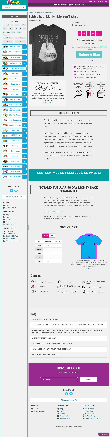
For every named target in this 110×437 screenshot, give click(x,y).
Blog (7, 215)
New (8, 41)
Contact (8, 219)
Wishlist (101, 1)
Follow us (13, 187)
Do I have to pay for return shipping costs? (52, 344)
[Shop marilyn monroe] (48, 91)
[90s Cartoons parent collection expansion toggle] (24, 120)
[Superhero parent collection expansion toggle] (24, 84)
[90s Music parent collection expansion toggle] (24, 161)
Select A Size (89, 55)
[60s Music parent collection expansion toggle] (24, 171)
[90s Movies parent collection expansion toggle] (24, 99)
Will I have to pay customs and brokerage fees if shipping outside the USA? (67, 325)
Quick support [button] (104, 435)
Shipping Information (13, 241)
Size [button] (12, 21)
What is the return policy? (44, 338)
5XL (16, 28)
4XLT (19, 32)
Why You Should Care (48, 103)
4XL (11, 28)
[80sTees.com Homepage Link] (13, 4)
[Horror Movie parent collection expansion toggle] (24, 104)
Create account (11, 208)
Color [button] (16, 21)
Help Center (10, 231)
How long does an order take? (46, 355)
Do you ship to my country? (45, 319)
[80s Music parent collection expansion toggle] (24, 57)
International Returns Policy (54, 212)
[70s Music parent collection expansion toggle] (24, 166)
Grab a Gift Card (14, 197)
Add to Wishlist (89, 61)
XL (17, 25)
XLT (4, 32)
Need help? (89, 268)
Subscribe (88, 379)
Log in (8, 205)
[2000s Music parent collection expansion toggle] (24, 177)
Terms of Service (11, 224)
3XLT (13, 32)
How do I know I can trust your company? (51, 349)
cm (52, 235)
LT (24, 28)
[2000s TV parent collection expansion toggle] (24, 130)
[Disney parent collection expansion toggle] (24, 146)
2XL (23, 25)
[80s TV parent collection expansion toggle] (24, 73)
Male (8, 38)
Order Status (10, 234)
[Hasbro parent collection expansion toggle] (24, 156)
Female (20, 38)
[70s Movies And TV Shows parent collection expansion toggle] (24, 110)
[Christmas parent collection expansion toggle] (24, 151)
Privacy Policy (10, 222)
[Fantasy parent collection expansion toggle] (24, 89)
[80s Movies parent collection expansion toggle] (24, 46)
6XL (20, 28)
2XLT (8, 32)
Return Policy (10, 238)
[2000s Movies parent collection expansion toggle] (24, 125)
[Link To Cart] (106, 1)
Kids (20, 41)
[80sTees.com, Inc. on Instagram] (16, 190)
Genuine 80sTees (12, 236)
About (8, 217)
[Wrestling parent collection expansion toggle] (24, 94)
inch (46, 235)
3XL (5, 28)
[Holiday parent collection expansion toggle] (24, 140)
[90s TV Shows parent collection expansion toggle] (24, 115)
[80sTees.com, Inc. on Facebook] (11, 190)
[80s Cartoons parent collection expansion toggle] (24, 52)
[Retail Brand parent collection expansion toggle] (24, 63)
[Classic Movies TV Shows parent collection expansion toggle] (24, 135)
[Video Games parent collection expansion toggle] (24, 79)
